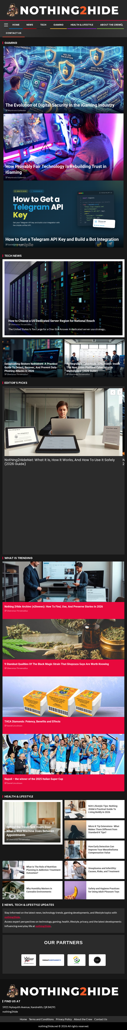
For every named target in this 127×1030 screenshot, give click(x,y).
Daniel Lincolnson (15, 244)
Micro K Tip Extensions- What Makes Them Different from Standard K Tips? (103, 829)
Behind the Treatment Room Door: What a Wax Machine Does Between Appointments (30, 831)
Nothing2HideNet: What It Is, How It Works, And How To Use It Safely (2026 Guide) (59, 462)
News (29, 24)
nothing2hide (43, 926)
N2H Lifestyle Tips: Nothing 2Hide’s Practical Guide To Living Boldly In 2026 (102, 809)
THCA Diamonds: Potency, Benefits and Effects (32, 721)
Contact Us (13, 33)
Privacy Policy (64, 1019)
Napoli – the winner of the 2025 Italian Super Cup (33, 779)
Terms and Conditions (41, 1019)
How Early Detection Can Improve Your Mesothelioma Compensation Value (103, 849)
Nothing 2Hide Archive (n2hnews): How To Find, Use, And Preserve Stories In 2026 (53, 606)
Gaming (58, 24)
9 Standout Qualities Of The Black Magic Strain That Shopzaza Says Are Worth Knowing (56, 664)
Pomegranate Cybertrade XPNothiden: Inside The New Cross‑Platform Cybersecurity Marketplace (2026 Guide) (93, 367)
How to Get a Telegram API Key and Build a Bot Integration (62, 239)
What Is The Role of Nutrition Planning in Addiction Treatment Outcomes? (43, 869)
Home (15, 24)
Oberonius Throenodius (21, 324)
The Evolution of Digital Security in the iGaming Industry (59, 105)
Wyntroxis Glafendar (17, 110)
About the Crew (110, 24)
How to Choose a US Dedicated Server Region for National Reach (51, 321)
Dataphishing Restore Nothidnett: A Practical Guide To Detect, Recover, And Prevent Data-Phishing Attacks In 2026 (30, 367)
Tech (43, 24)
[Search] (122, 25)
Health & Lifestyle (82, 24)
